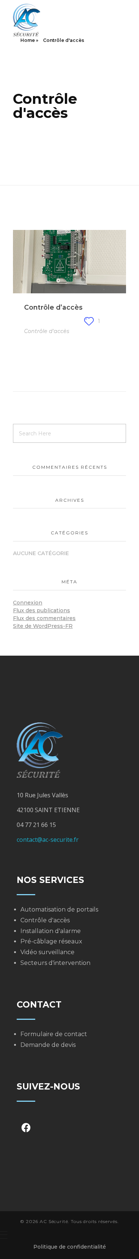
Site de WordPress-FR (43, 626)
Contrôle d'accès (46, 331)
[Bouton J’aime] (89, 321)
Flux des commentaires (44, 618)
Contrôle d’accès (53, 307)
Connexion (27, 602)
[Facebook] (26, 1127)
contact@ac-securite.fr (48, 840)
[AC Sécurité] (47, 20)
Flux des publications (41, 610)
